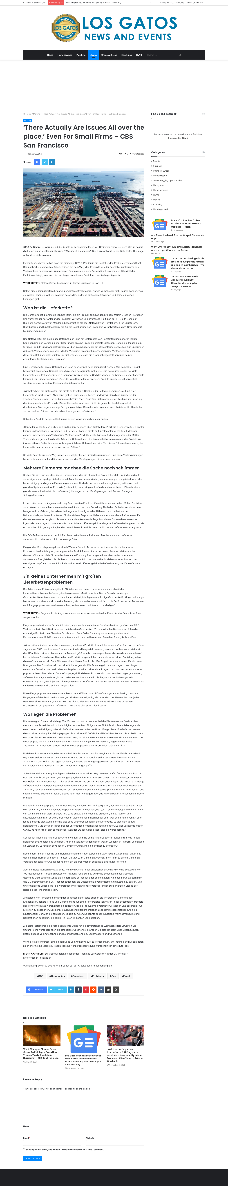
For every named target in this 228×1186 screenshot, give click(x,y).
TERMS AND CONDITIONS (171, 2)
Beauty (156, 161)
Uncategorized (160, 209)
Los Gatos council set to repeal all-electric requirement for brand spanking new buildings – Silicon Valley (83, 1060)
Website (90, 1138)
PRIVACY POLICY (195, 2)
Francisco (78, 976)
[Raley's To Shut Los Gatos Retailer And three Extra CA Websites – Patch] (159, 224)
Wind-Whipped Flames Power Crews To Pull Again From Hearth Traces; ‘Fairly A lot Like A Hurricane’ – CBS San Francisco (41, 1054)
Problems (98, 976)
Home (50, 55)
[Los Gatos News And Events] (114, 28)
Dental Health (160, 175)
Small (127, 976)
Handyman (126, 55)
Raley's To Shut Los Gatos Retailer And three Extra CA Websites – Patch (186, 223)
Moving (93, 55)
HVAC (139, 55)
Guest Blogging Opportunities (167, 180)
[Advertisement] (114, 86)
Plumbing (80, 55)
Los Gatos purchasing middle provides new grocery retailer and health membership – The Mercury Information (188, 263)
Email (26, 1138)
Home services (65, 55)
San (114, 976)
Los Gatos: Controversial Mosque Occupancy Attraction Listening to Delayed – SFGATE (185, 281)
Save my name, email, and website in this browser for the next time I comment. (65, 1149)
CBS (40, 976)
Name (27, 1126)
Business (157, 166)
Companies (58, 976)
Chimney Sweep (109, 55)
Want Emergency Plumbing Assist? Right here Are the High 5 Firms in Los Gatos (104, 2)
